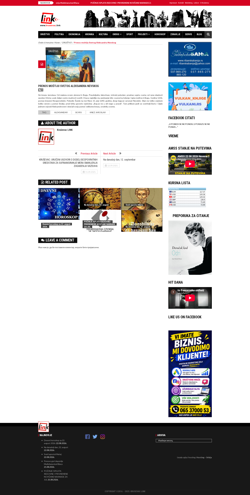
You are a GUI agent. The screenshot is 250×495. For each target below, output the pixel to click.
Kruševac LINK (65, 129)
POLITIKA (59, 34)
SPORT (129, 34)
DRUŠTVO (45, 34)
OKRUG (116, 34)
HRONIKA (89, 34)
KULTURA (103, 34)
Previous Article (89, 153)
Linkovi (196, 3)
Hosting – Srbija (204, 457)
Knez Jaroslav (98, 112)
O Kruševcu (204, 3)
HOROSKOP (160, 34)
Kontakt (181, 3)
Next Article (109, 153)
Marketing (189, 3)
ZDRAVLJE (175, 34)
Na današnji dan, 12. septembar (119, 159)
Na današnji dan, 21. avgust (138, 227)
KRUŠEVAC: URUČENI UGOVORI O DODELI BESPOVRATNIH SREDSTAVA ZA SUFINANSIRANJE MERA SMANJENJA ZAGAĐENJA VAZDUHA (68, 162)
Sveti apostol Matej (134, 205)
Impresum (173, 3)
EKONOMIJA (74, 34)
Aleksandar (61, 112)
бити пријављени (90, 247)
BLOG (199, 34)
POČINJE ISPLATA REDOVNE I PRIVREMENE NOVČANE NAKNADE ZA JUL (106, 3)
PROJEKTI (143, 34)
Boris (79, 112)
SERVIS (188, 34)
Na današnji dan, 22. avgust (96, 205)
